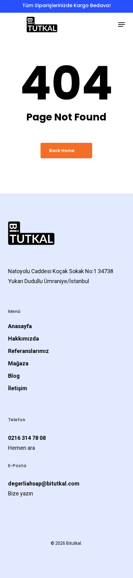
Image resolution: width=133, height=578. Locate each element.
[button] (121, 24)
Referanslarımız (28, 351)
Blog (14, 376)
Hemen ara (21, 448)
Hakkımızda (23, 338)
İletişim (17, 388)
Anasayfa (20, 326)
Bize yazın (20, 493)
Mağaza (18, 363)
